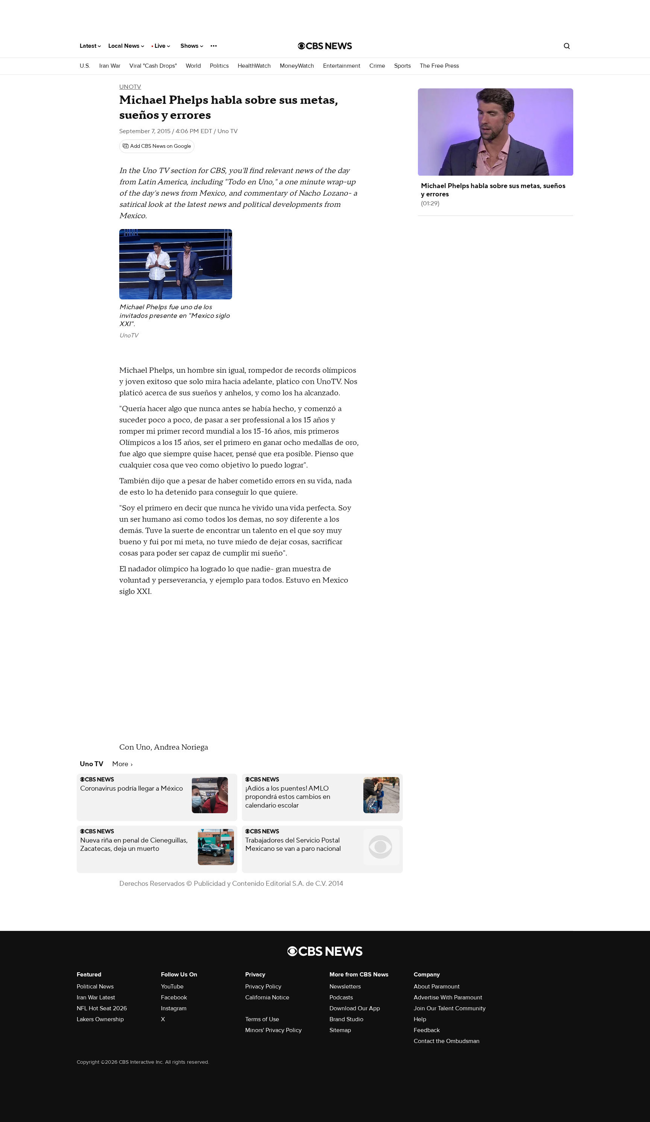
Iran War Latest (96, 997)
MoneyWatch (297, 66)
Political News (95, 987)
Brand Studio (346, 1019)
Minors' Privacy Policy (273, 1030)
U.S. (85, 66)
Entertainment (341, 66)
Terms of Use (262, 1019)
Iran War (109, 66)
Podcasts (341, 997)
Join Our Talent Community (450, 1008)
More (121, 764)
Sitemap (340, 1030)
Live (161, 46)
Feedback (427, 1030)
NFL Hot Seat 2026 (102, 1008)
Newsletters (345, 987)
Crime (377, 66)
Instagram (174, 1008)
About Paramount (437, 987)
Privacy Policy (263, 987)
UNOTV (130, 87)
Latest (89, 46)
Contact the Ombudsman (447, 1041)
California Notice (267, 997)
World (193, 66)
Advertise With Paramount (448, 997)
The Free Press (439, 66)
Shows (190, 46)
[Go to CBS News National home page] (325, 46)
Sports (402, 66)
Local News (124, 46)
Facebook (174, 997)
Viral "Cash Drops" (153, 66)
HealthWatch (254, 66)
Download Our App (355, 1008)
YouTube (172, 987)
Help (420, 1019)
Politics (219, 66)
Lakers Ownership (100, 1019)
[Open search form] (566, 46)
